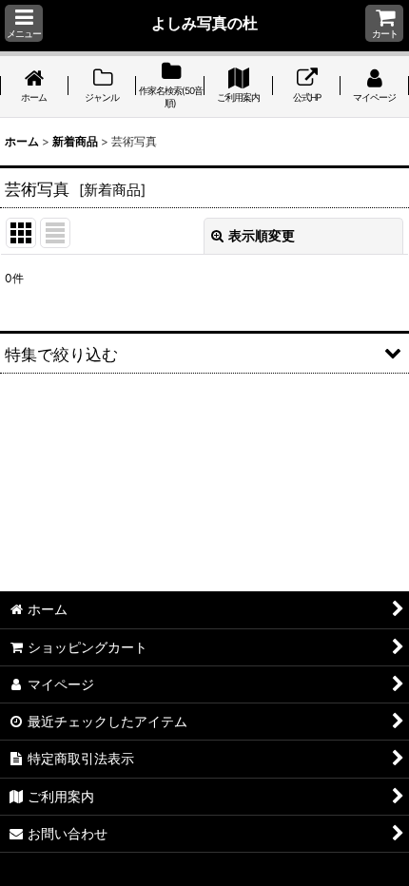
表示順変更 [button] (261, 235)
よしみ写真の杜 (204, 22)
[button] (24, 23)
